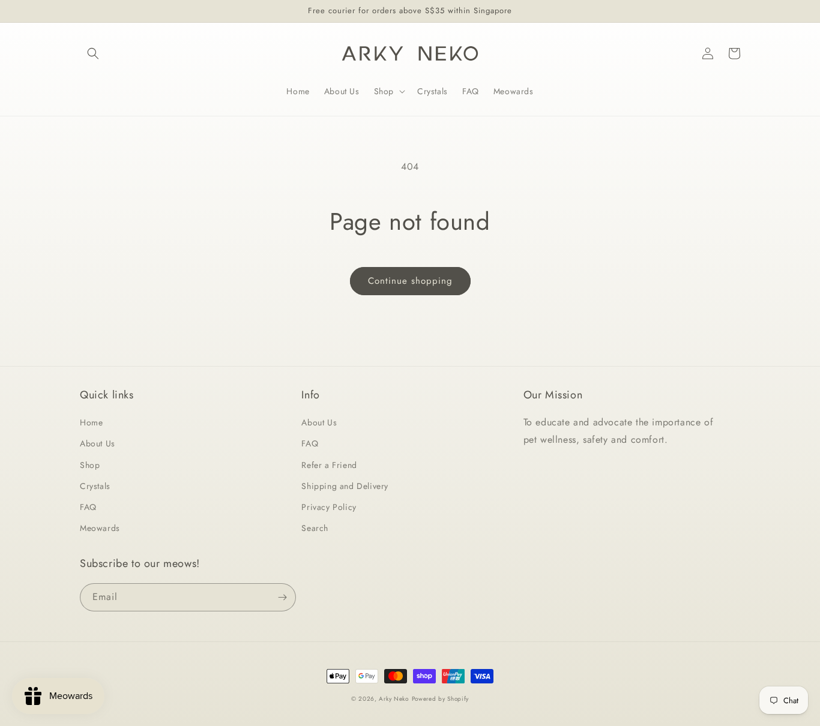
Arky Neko (393, 698)
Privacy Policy (328, 507)
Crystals (95, 486)
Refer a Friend (329, 465)
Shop (90, 465)
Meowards (100, 528)
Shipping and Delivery (344, 486)
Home (91, 422)
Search (314, 528)
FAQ (88, 507)
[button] (93, 53)
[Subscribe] (282, 597)
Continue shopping (410, 280)
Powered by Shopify (440, 698)
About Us (97, 443)
